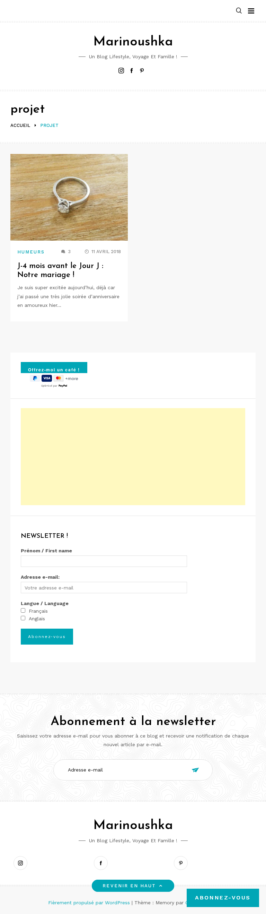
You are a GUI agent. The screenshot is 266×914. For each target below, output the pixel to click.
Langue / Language (45, 603)
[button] (239, 11)
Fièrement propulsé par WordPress (90, 902)
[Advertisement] (133, 456)
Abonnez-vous (223, 897)
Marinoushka (133, 42)
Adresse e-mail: (40, 577)
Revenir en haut (129, 885)
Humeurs (31, 252)
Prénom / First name (46, 550)
